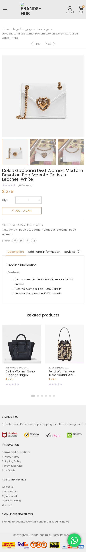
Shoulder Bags (66, 229)
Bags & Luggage (22, 29)
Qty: (4, 200)
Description (16, 252)
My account (9, 496)
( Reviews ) (25, 185)
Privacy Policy (10, 456)
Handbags (43, 29)
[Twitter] (21, 240)
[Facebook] (15, 240)
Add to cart (23, 210)
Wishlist (7, 505)
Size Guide (8, 470)
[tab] (15, 252)
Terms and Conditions (16, 452)
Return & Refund (12, 466)
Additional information (44, 252)
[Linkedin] (34, 240)
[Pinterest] (27, 240)
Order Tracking (11, 500)
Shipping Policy (11, 461)
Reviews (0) (72, 252)
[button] (21, 359)
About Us (8, 487)
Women (7, 234)
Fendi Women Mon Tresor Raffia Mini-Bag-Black (62, 375)
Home (5, 29)
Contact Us (9, 491)
